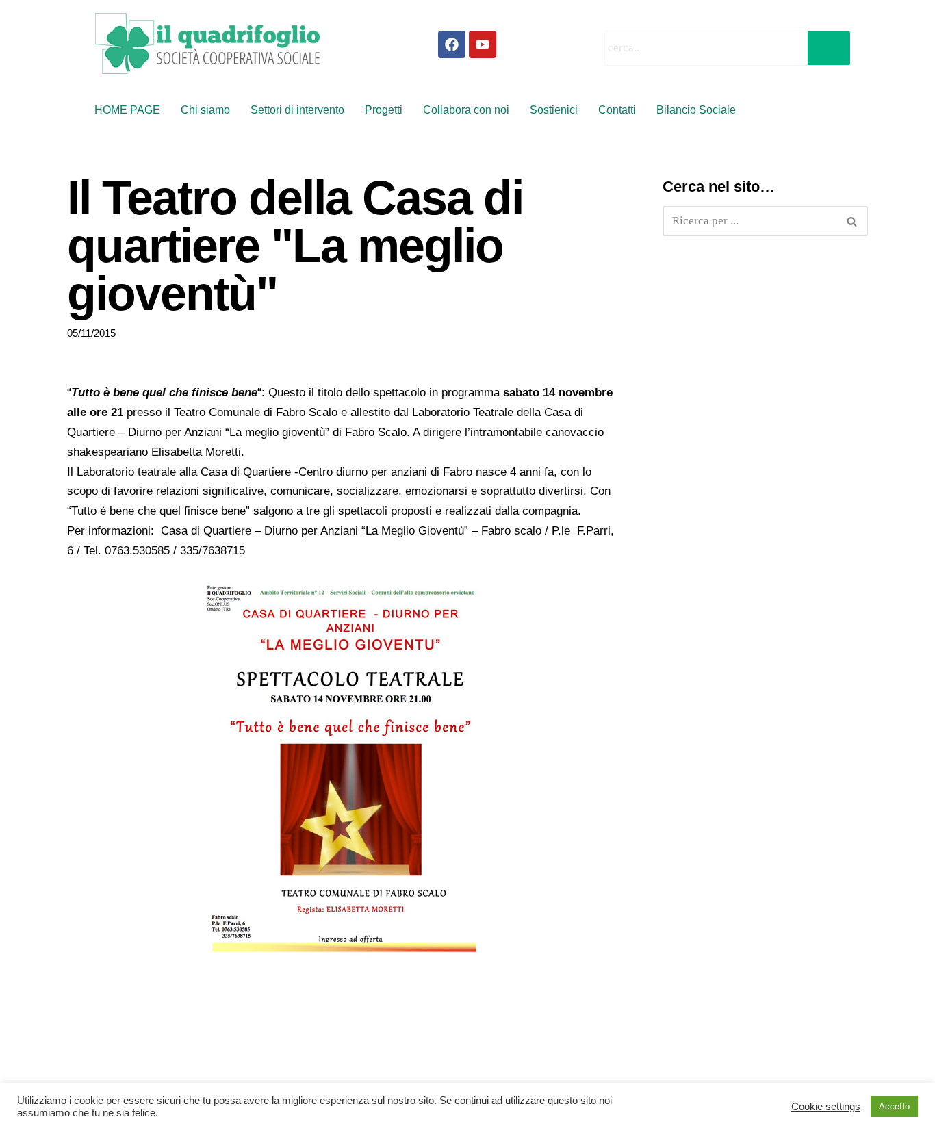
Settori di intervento (297, 110)
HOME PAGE (127, 110)
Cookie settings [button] (825, 1106)
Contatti (617, 110)
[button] (699, 110)
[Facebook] (451, 44)
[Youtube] (482, 44)
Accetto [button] (894, 1106)
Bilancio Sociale (696, 110)
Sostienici (554, 110)
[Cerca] (852, 221)
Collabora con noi (466, 110)
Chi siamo (205, 110)
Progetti (383, 110)
